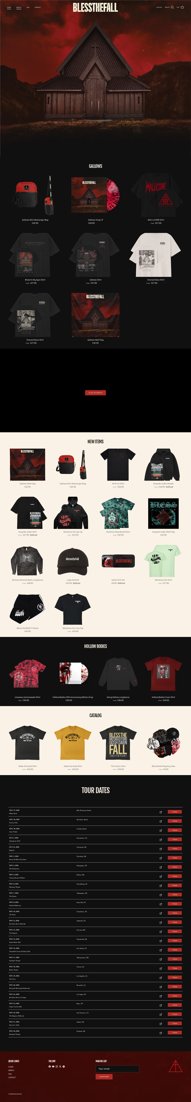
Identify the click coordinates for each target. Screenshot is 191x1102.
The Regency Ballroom (16, 1016)
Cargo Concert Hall (15, 1006)
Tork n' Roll (13, 832)
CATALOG (95, 715)
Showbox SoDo (14, 1025)
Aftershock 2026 (14, 841)
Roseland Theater (14, 1034)
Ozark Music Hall (15, 942)
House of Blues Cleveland (17, 859)
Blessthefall (18, 1094)
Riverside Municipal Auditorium (19, 988)
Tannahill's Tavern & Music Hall (19, 951)
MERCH (18, 7)
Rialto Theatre (13, 970)
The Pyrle (12, 914)
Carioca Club (13, 822)
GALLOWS (95, 166)
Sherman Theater (14, 887)
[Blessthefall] (95, 7)
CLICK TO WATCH (95, 393)
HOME (9, 7)
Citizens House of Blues (17, 878)
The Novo (12, 979)
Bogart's (11, 850)
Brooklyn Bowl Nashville (17, 924)
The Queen (12, 896)
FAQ (28, 7)
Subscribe (104, 1077)
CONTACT (38, 7)
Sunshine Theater (14, 960)
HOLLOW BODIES (95, 646)
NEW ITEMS (95, 441)
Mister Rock (13, 813)
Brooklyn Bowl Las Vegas (17, 997)
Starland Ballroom (15, 905)
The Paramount (14, 868)
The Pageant (13, 933)
